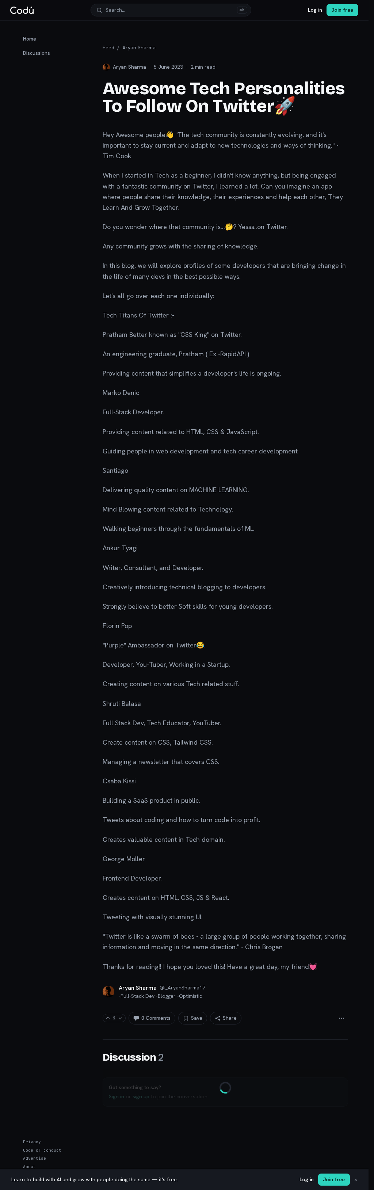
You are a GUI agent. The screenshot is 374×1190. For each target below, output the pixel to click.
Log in (315, 10)
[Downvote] (120, 1018)
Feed (108, 47)
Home (29, 38)
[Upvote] (108, 1018)
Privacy (32, 1141)
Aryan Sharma (139, 47)
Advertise (34, 1158)
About (29, 1166)
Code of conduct (42, 1150)
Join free (342, 10)
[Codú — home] (22, 10)
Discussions (36, 53)
